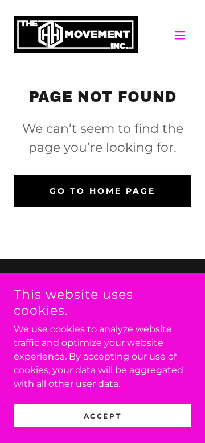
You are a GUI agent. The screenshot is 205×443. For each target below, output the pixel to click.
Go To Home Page (102, 191)
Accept (102, 416)
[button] (180, 35)
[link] (76, 35)
